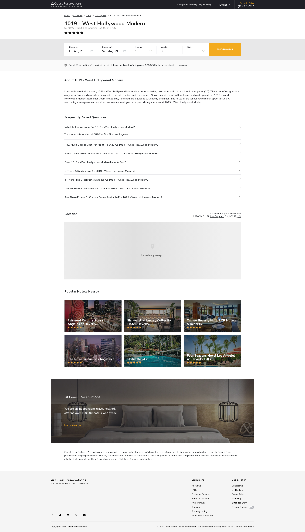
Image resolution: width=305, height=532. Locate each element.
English (223, 5)
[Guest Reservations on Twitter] (60, 515)
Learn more (182, 65)
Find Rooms (225, 49)
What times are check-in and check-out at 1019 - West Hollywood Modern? (111, 153)
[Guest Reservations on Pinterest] (77, 515)
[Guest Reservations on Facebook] (53, 515)
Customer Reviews (201, 494)
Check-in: (73, 47)
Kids (189, 47)
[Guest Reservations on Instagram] (68, 515)
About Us (196, 485)
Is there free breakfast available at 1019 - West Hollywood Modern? (106, 180)
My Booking (205, 4)
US (239, 216)
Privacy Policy (198, 502)
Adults (164, 47)
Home (67, 15)
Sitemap (196, 507)
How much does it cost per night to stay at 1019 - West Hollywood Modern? (111, 145)
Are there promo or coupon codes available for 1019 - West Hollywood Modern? (113, 197)
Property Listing (199, 511)
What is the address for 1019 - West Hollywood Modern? (99, 127)
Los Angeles (100, 15)
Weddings (237, 498)
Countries (77, 15)
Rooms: (138, 47)
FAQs (194, 490)
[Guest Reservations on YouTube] (83, 515)
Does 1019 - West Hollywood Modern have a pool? (95, 162)
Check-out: (107, 47)
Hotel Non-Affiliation (202, 515)
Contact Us (237, 485)
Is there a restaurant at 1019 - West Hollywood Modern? (99, 171)
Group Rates (238, 494)
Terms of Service (200, 498)
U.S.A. (88, 15)
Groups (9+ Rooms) (187, 4)
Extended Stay (239, 502)
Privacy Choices (239, 507)
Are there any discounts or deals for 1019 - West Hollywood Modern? (107, 188)
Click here (124, 459)
